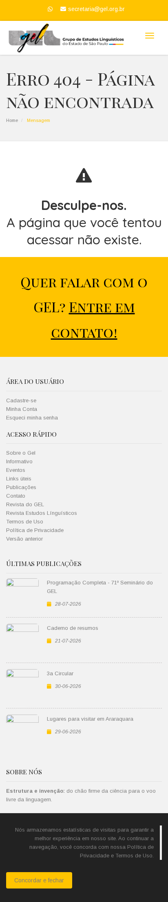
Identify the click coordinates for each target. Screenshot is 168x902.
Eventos (15, 470)
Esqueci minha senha (32, 418)
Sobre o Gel (20, 453)
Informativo (19, 461)
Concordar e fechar (39, 880)
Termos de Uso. (134, 855)
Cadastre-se (21, 400)
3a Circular (60, 673)
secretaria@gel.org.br (96, 9)
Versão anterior (24, 539)
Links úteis (18, 479)
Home (12, 120)
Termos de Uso (24, 522)
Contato (15, 496)
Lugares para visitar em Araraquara (90, 719)
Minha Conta (21, 409)
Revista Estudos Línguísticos (41, 513)
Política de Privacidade (35, 530)
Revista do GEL (25, 504)
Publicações (21, 487)
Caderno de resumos (72, 628)
